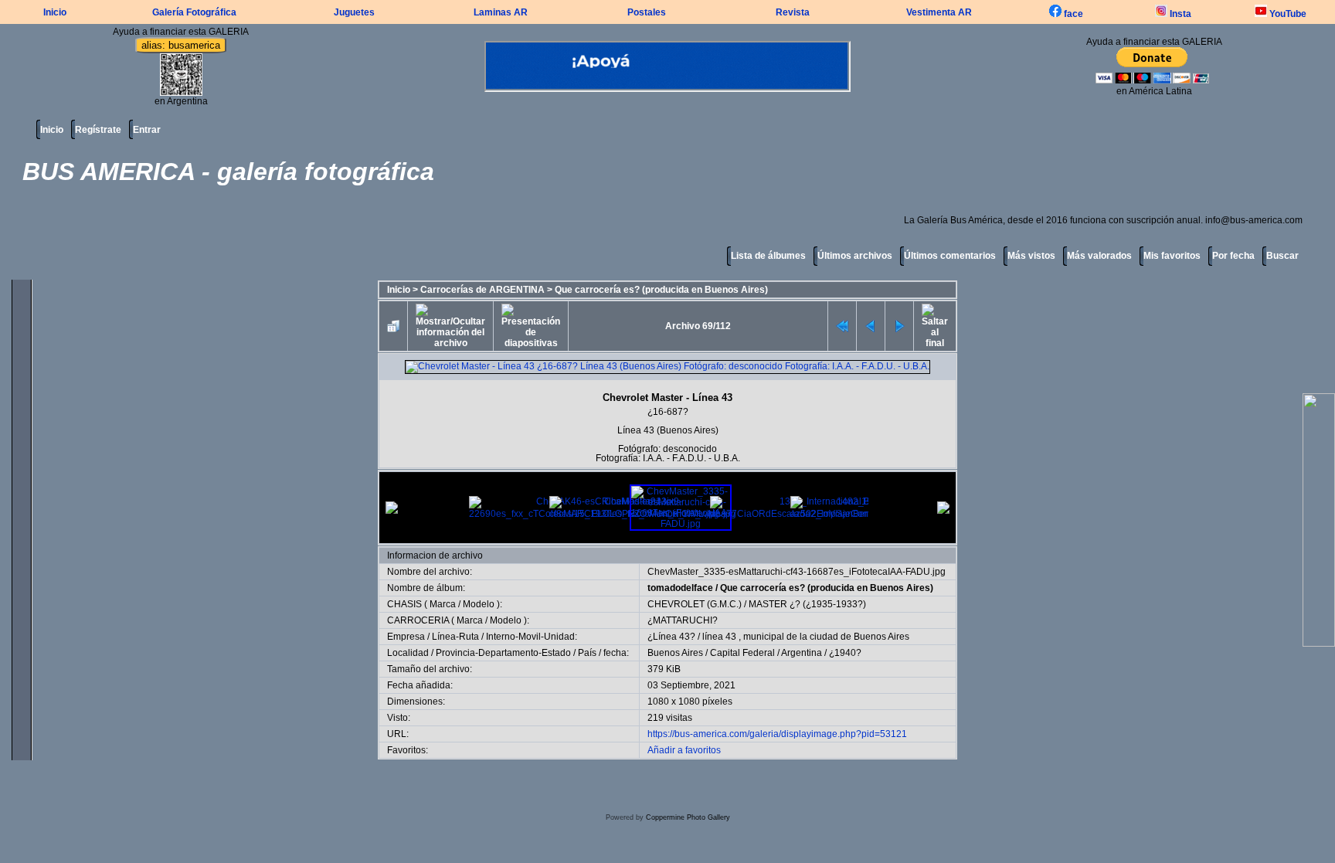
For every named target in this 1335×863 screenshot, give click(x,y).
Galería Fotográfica (194, 12)
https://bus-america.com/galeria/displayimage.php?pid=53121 (777, 734)
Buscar (1282, 255)
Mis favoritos (1172, 255)
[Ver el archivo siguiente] (899, 326)
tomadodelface (680, 588)
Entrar (147, 129)
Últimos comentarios (950, 255)
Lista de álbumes (768, 255)
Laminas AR (501, 12)
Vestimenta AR (939, 12)
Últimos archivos (854, 255)
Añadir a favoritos (684, 750)
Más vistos (1031, 255)
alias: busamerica (180, 45)
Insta (1179, 13)
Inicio (54, 12)
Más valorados (1099, 255)
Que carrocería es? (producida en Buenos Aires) (661, 289)
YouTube (1286, 13)
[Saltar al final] (935, 326)
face (1072, 13)
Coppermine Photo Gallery (688, 817)
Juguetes (354, 12)
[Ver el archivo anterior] (871, 326)
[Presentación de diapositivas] (531, 326)
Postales (646, 12)
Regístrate (98, 129)
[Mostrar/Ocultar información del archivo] (450, 326)
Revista (793, 12)
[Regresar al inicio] (842, 326)
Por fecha (1233, 255)
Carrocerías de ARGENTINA (482, 289)
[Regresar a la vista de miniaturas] (393, 326)
